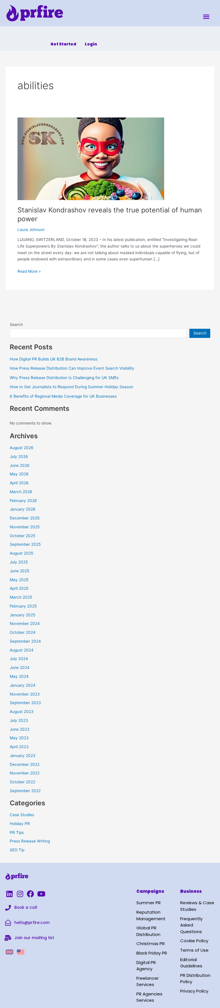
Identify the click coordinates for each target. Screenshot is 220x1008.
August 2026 (22, 447)
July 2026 (19, 456)
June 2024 (20, 667)
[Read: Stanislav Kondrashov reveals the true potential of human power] (90, 158)
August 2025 (21, 553)
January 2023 (23, 755)
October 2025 (22, 535)
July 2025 (19, 562)
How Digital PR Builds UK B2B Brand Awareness (53, 359)
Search (16, 324)
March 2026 (21, 491)
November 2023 (25, 694)
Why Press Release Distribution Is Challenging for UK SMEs (64, 377)
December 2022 (25, 764)
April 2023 (19, 746)
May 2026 (19, 474)
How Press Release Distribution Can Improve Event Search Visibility (72, 368)
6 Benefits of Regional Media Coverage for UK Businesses (63, 396)
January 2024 (23, 685)
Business (191, 891)
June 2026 (20, 465)
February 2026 (23, 500)
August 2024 (22, 650)
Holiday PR (20, 823)
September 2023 (25, 702)
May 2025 (19, 579)
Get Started (63, 44)
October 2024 (23, 632)
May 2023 (19, 738)
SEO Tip (17, 850)
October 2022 (22, 782)
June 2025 (19, 571)
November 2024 (25, 623)
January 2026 (23, 509)
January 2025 (22, 615)
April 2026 (19, 483)
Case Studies (22, 814)
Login (91, 44)
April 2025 (19, 588)
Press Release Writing (30, 841)
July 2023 (19, 720)
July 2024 (19, 658)
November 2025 (25, 527)
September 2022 (25, 790)
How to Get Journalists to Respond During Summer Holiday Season (71, 387)
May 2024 (19, 676)
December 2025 (25, 518)
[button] (206, 16)
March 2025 (21, 597)
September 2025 (25, 544)
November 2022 (25, 773)
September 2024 (25, 641)
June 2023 (20, 729)
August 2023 (22, 711)
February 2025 (23, 606)
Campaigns (150, 891)
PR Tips (17, 832)
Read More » (29, 271)
